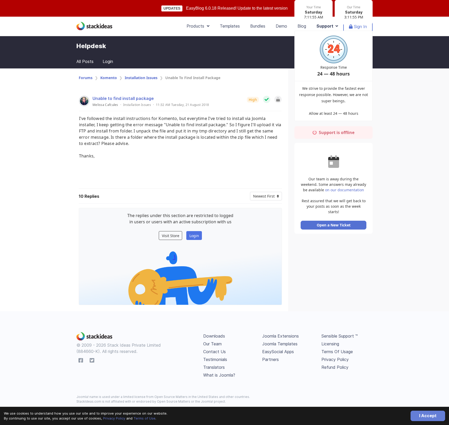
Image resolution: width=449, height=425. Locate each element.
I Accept (428, 415)
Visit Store (170, 235)
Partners (270, 359)
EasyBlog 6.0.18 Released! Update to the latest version (237, 8)
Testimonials (215, 359)
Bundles (257, 26)
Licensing (330, 343)
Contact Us (214, 351)
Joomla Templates (280, 343)
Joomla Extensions (280, 336)
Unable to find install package (123, 98)
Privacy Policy (114, 418)
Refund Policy (334, 367)
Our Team (212, 343)
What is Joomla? (219, 375)
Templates (230, 26)
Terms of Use (144, 418)
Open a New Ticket (334, 225)
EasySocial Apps (278, 351)
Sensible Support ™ (339, 336)
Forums (86, 77)
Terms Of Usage (337, 351)
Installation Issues (141, 77)
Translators (214, 367)
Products (197, 26)
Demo (281, 26)
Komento (108, 77)
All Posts (85, 61)
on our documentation (344, 189)
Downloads (214, 336)
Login (108, 61)
